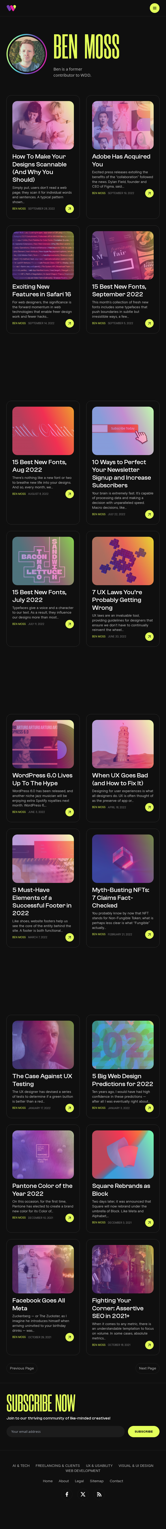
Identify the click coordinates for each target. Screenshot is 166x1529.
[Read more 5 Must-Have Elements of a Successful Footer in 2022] (69, 937)
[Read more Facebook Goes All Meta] (69, 1337)
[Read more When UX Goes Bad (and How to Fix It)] (149, 807)
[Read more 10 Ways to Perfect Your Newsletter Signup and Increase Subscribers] (149, 514)
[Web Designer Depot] (11, 8)
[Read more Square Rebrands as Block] (149, 1222)
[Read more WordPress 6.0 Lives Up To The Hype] (69, 812)
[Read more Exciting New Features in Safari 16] (69, 323)
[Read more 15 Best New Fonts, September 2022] (149, 323)
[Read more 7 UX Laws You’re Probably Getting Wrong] (149, 636)
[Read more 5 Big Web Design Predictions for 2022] (149, 1108)
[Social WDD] (66, 1494)
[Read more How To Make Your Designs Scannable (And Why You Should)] (69, 209)
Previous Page (22, 1368)
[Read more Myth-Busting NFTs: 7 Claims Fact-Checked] (149, 934)
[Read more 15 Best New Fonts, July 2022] (69, 624)
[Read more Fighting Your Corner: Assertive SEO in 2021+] (149, 1345)
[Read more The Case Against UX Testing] (69, 1108)
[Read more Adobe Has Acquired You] (149, 193)
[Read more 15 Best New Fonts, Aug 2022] (69, 494)
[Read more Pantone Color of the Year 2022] (69, 1218)
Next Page (147, 1368)
